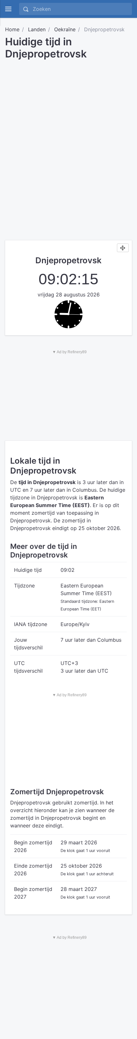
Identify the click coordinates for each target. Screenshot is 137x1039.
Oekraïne (65, 29)
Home (12, 29)
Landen (37, 29)
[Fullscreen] (123, 247)
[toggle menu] (8, 9)
